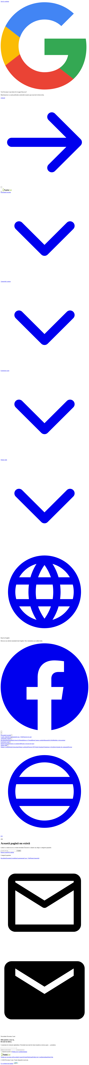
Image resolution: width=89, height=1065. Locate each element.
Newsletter (16, 1057)
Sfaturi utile (4, 745)
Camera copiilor (39, 740)
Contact (21, 1057)
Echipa (25, 1057)
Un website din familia (7, 1063)
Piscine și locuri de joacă (27, 743)
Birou (33, 740)
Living (13, 858)
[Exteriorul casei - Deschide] (10, 742)
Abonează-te (20, 1050)
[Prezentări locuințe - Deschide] (11, 735)
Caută (18, 850)
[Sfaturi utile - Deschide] (7, 745)
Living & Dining (18, 740)
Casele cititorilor (5, 737)
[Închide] (1, 187)
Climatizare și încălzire (49, 747)
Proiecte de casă (27, 737)
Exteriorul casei (5, 742)
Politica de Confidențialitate (19, 1051)
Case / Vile (20, 737)
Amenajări (7, 743)
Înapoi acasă (4, 852)
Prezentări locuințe (6, 735)
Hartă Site (50, 1057)
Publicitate (30, 1057)
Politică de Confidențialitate (40, 1057)
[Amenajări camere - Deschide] (11, 739)
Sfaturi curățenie (23, 747)
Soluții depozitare (14, 747)
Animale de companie (62, 747)
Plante (2, 743)
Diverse (70, 747)
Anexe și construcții (15, 743)
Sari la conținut (5, 1)
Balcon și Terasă (27, 740)
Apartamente (13, 737)
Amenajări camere (6, 738)
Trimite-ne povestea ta (7, 1057)
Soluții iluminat (39, 747)
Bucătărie (3, 740)
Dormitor (10, 740)
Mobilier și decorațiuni (59, 740)
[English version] (44, 635)
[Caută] (1, 732)
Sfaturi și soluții (5, 747)
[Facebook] (44, 730)
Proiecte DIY (31, 747)
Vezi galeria (10, 852)
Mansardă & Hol (48, 740)
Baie (7, 740)
